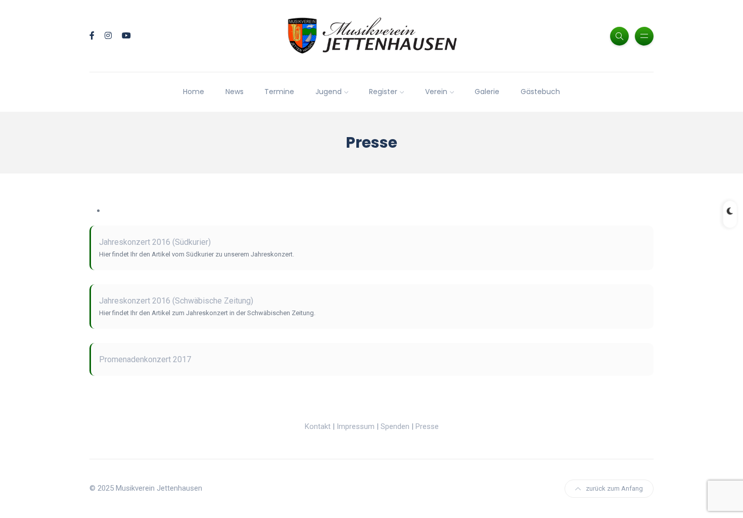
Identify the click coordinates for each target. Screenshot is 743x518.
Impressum (356, 426)
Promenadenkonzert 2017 (145, 359)
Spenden (395, 426)
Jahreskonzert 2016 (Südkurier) (155, 242)
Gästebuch (540, 92)
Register (383, 92)
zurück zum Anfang (614, 488)
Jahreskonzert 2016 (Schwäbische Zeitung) (176, 301)
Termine (279, 92)
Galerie (487, 92)
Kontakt (318, 426)
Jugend (328, 92)
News (234, 92)
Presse (427, 426)
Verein (436, 92)
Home (193, 92)
